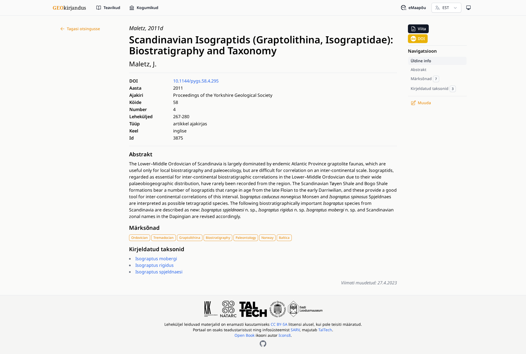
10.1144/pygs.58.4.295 (196, 81)
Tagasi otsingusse (83, 28)
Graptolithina (189, 237)
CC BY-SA (279, 324)
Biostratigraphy (218, 237)
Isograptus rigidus (154, 265)
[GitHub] (263, 343)
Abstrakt (140, 154)
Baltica (284, 237)
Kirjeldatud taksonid (156, 249)
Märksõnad (144, 227)
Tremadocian (163, 237)
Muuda (424, 102)
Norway (267, 237)
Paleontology (246, 237)
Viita (422, 28)
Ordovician (139, 237)
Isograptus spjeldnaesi (158, 272)
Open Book (245, 335)
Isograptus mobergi (156, 259)
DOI (421, 38)
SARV (295, 329)
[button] (418, 28)
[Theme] (468, 8)
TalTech (325, 329)
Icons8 (285, 335)
